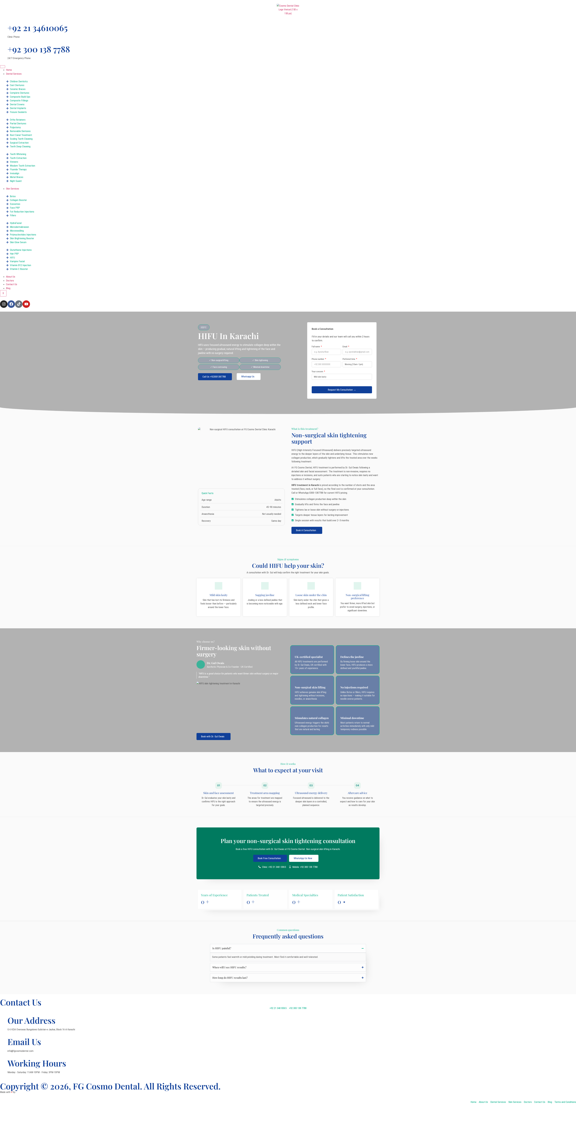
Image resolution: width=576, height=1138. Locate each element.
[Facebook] (11, 304)
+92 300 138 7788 (39, 49)
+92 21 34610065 (38, 27)
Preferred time (349, 359)
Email (345, 347)
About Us (10, 276)
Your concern (318, 371)
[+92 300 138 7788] (4, 46)
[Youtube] (26, 304)
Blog (8, 288)
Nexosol (20, 1092)
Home (9, 69)
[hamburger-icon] (2, 66)
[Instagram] (4, 304)
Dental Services (14, 73)
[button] (204, 327)
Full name (316, 347)
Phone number (318, 359)
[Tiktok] (18, 304)
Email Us (24, 1041)
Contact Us (11, 284)
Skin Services (12, 188)
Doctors (10, 280)
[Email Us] (4, 1039)
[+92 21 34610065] (4, 25)
